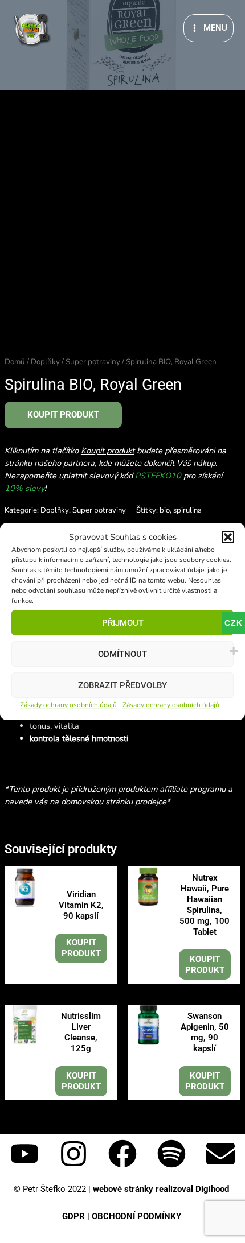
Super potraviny (93, 361)
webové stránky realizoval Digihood (162, 1189)
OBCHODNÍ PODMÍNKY (137, 1216)
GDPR (73, 1216)
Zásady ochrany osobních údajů (68, 705)
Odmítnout (122, 654)
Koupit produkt (63, 415)
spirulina (187, 510)
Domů (15, 361)
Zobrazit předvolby (122, 685)
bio (165, 510)
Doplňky (45, 361)
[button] (228, 537)
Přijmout (123, 623)
